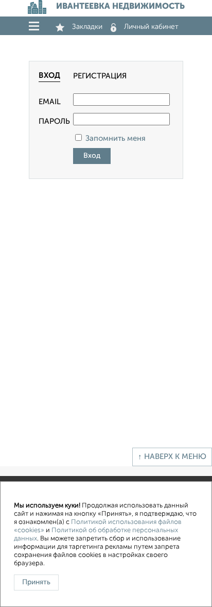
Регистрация (100, 76)
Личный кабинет (151, 26)
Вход (49, 75)
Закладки (87, 26)
